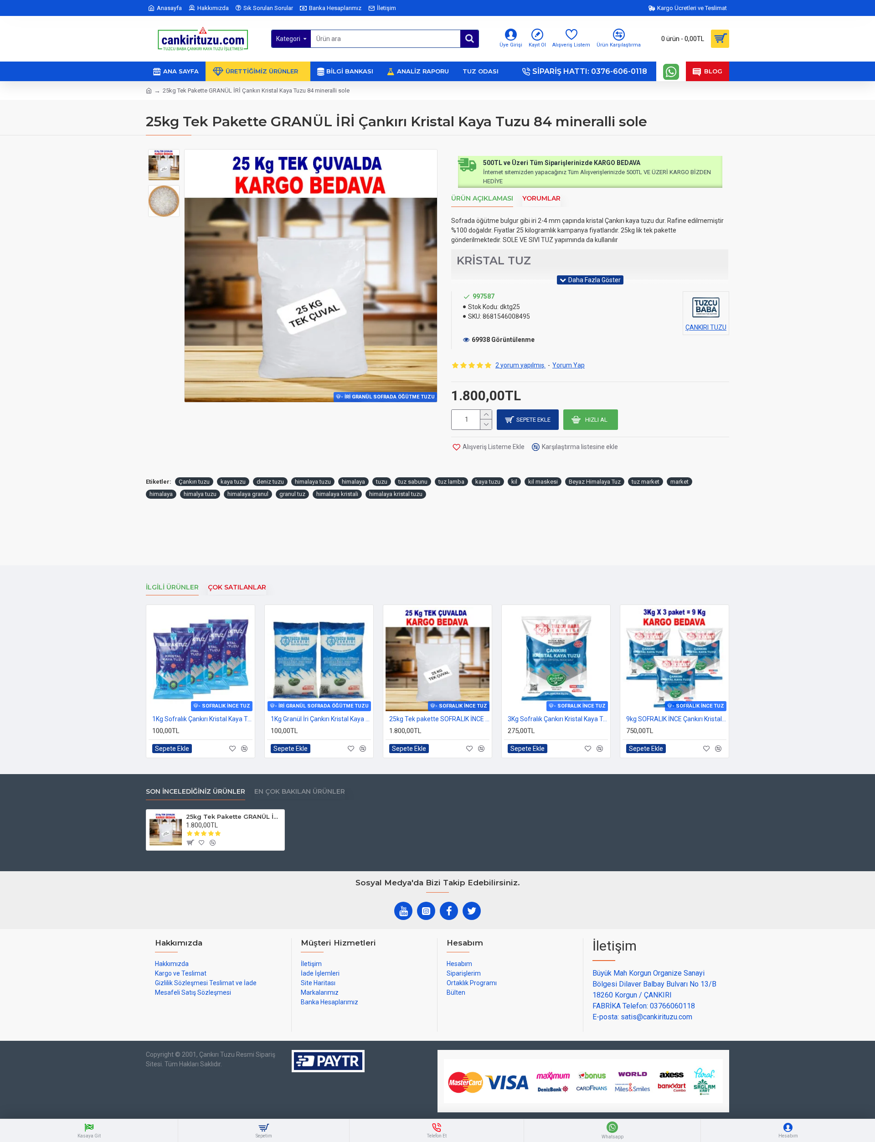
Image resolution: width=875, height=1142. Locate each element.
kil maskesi (543, 481)
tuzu (381, 481)
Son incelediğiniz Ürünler (195, 792)
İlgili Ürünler (172, 587)
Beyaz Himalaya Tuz (595, 481)
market (679, 481)
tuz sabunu (412, 481)
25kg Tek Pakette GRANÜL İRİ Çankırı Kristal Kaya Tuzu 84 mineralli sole (233, 816)
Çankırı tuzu (194, 481)
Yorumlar (541, 198)
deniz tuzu (270, 481)
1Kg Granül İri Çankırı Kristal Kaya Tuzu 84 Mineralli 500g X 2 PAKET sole (321, 719)
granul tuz (292, 494)
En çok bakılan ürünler (299, 792)
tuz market (645, 481)
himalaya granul (247, 494)
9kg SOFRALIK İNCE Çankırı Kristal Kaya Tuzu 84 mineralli (676, 719)
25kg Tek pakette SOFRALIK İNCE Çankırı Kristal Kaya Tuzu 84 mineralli (439, 719)
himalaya (353, 481)
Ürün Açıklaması (482, 198)
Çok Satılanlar (237, 587)
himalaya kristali (337, 494)
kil (514, 481)
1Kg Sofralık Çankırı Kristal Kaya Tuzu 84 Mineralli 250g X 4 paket (202, 719)
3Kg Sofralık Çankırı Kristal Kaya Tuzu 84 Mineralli (558, 719)
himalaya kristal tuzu (395, 494)
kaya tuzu (233, 481)
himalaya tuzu (313, 481)
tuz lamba (451, 481)
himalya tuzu (200, 494)
